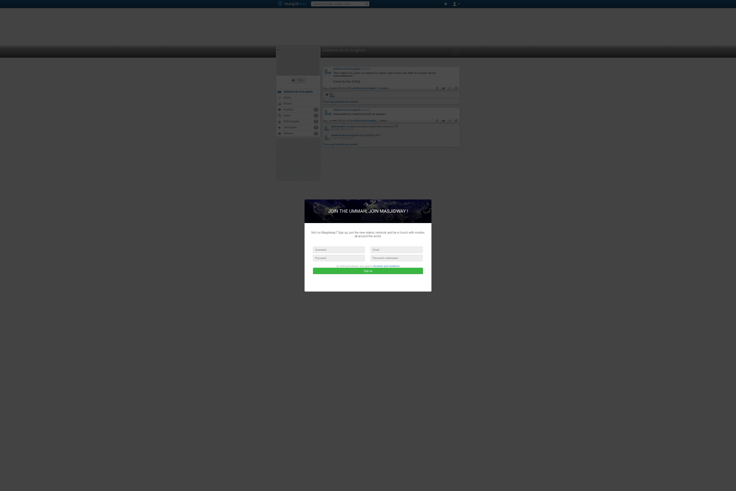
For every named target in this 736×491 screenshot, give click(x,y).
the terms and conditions (386, 266)
